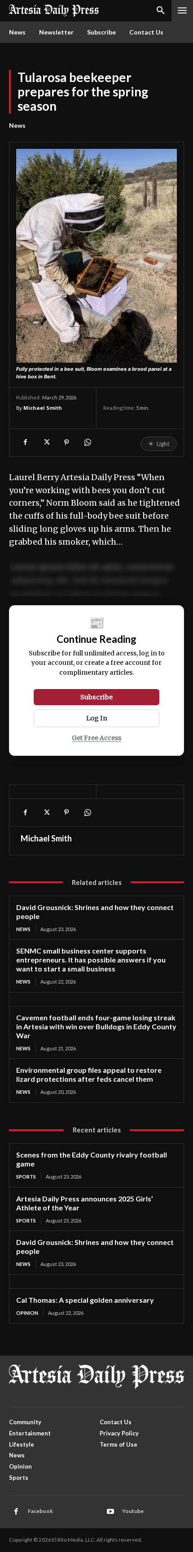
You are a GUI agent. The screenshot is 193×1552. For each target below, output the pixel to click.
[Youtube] (110, 1511)
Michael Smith (42, 407)
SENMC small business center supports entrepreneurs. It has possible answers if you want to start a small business (91, 959)
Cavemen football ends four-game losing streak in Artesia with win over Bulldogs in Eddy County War (96, 1026)
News (17, 125)
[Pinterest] (66, 442)
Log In (96, 718)
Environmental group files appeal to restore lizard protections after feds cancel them (89, 1074)
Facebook (40, 1511)
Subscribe (96, 697)
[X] (46, 442)
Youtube (133, 1511)
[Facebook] (25, 442)
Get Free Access (96, 738)
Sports (26, 1176)
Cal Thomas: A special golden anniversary (85, 1300)
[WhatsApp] (87, 442)
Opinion (27, 1313)
